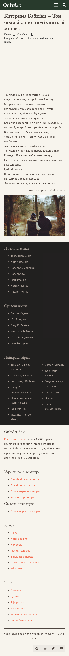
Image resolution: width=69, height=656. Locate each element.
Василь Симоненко (23, 267)
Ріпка (14, 532)
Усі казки (16, 568)
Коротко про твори (22, 497)
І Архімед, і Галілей (23, 381)
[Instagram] (45, 648)
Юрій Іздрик (18, 319)
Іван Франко (18, 279)
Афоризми (17, 602)
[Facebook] (37, 648)
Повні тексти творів (23, 485)
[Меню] (56, 5)
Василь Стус (18, 273)
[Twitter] (53, 648)
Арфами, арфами (21, 375)
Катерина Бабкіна (22, 331)
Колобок (16, 544)
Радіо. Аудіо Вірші (22, 619)
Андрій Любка (20, 325)
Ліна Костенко (19, 261)
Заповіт (49, 397)
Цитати (15, 596)
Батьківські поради (22, 556)
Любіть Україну (54, 364)
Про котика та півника (25, 562)
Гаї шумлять (18, 408)
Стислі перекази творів (25, 491)
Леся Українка (19, 285)
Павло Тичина (19, 291)
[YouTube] (61, 648)
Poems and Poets (14, 439)
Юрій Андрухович (22, 337)
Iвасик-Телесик (20, 550)
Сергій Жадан (19, 313)
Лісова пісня (52, 391)
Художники (18, 607)
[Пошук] (64, 5)
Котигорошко (19, 538)
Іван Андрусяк (19, 343)
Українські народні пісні (25, 613)
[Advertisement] (34, 66)
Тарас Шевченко (21, 255)
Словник (16, 590)
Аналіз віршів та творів (25, 479)
